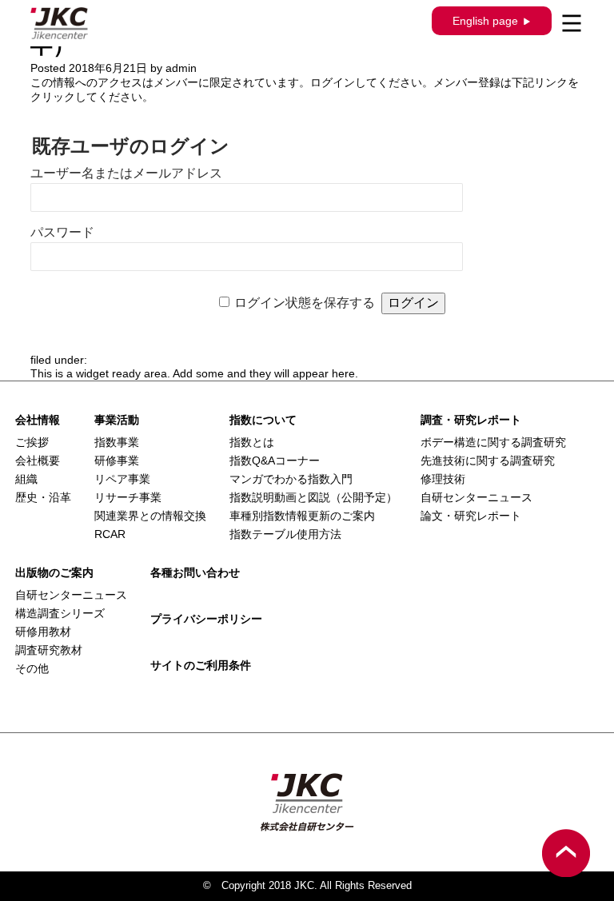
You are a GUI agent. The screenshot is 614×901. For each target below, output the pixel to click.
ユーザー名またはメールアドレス (126, 173)
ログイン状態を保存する (304, 302)
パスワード (62, 232)
